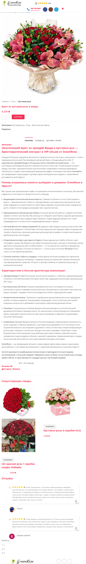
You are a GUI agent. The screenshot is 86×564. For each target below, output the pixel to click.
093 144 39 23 (35, 10)
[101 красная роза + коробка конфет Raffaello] (18, 402)
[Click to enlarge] (5, 92)
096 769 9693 (36, 8)
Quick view (4, 455)
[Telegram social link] (56, 9)
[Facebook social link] (45, 9)
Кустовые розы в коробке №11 (62, 430)
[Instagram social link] (50, 9)
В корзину (18, 117)
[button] (43, 3)
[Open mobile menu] (24, 9)
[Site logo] (12, 3)
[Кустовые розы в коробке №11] (60, 402)
